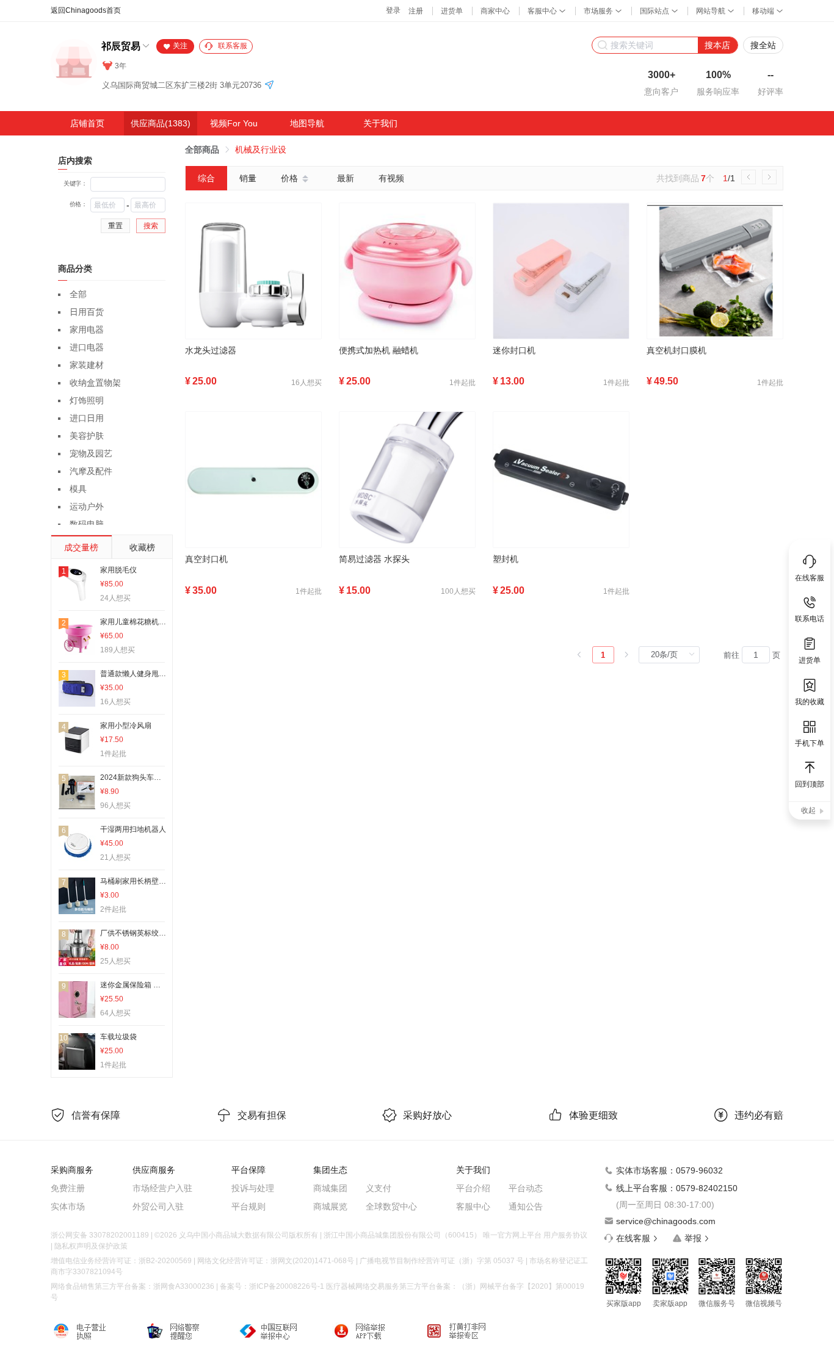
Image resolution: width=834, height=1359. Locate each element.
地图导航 (307, 123)
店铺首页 (87, 123)
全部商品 (202, 149)
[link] (202, 149)
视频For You (234, 123)
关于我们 (380, 123)
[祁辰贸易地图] (269, 86)
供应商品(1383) (160, 123)
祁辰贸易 (120, 46)
